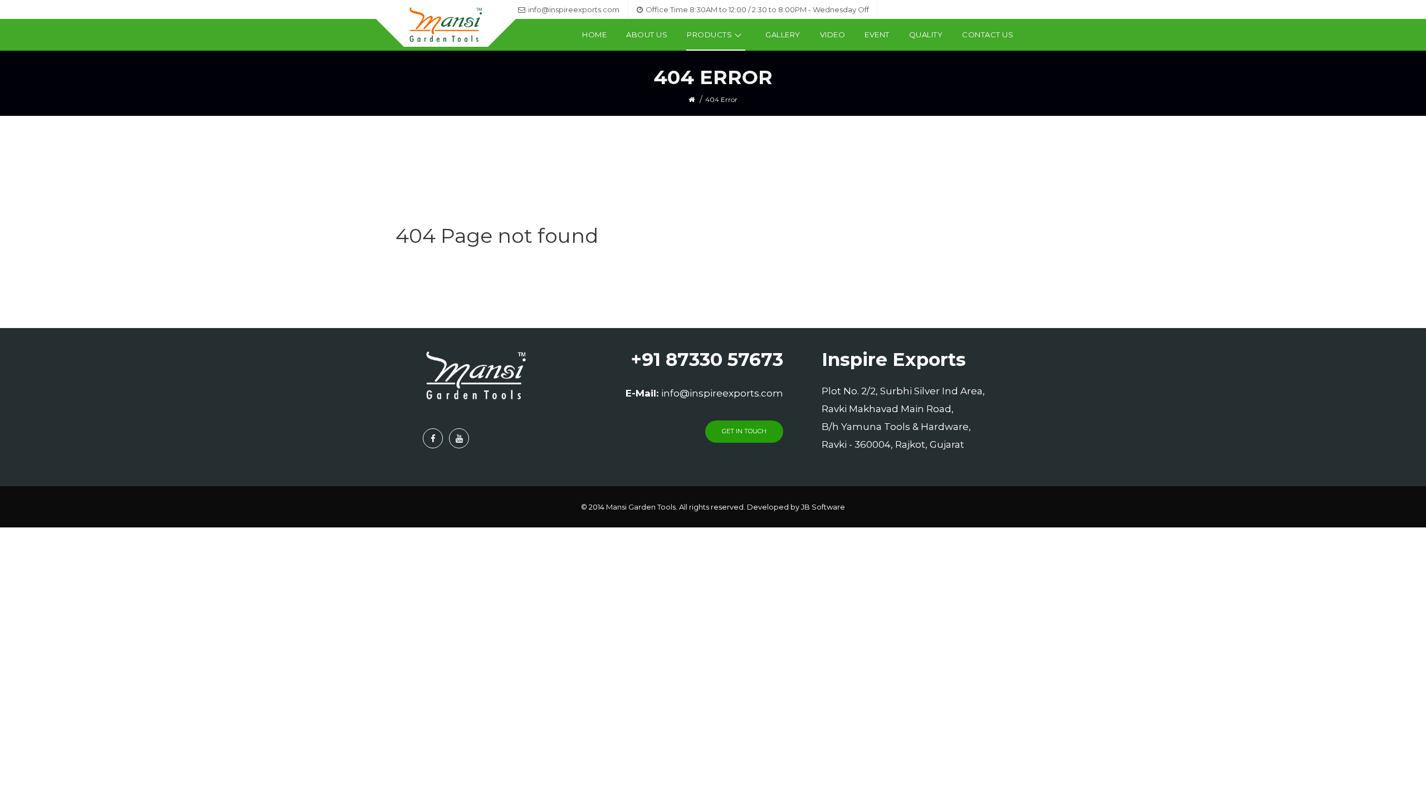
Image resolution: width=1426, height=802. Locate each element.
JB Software (823, 506)
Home (594, 34)
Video (833, 34)
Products (709, 34)
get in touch (744, 431)
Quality (926, 34)
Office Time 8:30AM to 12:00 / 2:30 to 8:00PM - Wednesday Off (757, 9)
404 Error (721, 99)
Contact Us (987, 34)
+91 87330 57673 (707, 359)
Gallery (782, 34)
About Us (646, 34)
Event (877, 34)
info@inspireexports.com (573, 9)
